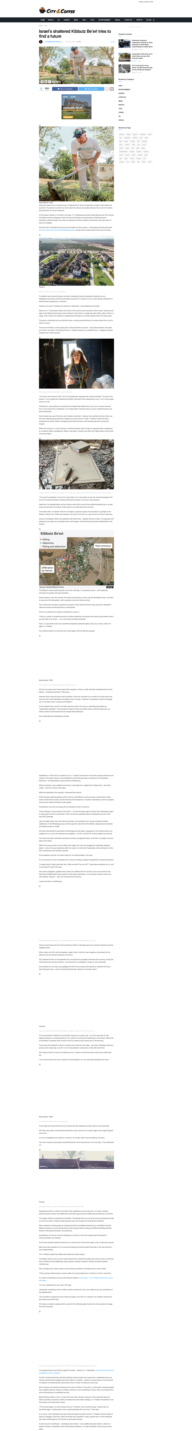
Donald (133, 141)
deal (121, 141)
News (143, 148)
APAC (84, 20)
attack (128, 134)
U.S (145, 158)
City (121, 138)
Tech (92, 20)
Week (133, 162)
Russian (146, 151)
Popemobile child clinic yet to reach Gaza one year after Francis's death (142, 56)
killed (127, 148)
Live (133, 148)
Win (138, 162)
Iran (139, 144)
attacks (135, 134)
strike (133, 155)
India (133, 144)
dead (146, 138)
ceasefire (143, 134)
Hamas (127, 144)
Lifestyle (128, 20)
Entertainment (104, 20)
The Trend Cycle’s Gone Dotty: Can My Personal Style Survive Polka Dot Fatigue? (142, 67)
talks (146, 155)
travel (126, 158)
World (50, 20)
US (59, 20)
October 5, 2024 (70, 42)
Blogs (148, 20)
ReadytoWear (123, 151)
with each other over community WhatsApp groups (56, 230)
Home (43, 20)
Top (121, 158)
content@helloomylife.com (53, 42)
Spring (127, 155)
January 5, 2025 (137, 49)
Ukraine (122, 162)
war (128, 162)
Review (132, 151)
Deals (126, 141)
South (121, 155)
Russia (139, 151)
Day (141, 138)
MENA (76, 20)
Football (144, 141)
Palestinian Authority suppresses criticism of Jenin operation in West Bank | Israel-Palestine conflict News (142, 43)
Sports (139, 20)
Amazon (122, 134)
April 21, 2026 (137, 61)
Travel (117, 20)
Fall (138, 141)
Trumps (139, 158)
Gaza (121, 144)
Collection (127, 138)
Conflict (135, 138)
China (150, 134)
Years (150, 162)
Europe (67, 20)
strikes (140, 155)
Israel (144, 144)
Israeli (121, 148)
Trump (132, 158)
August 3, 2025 (137, 72)
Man (138, 148)
